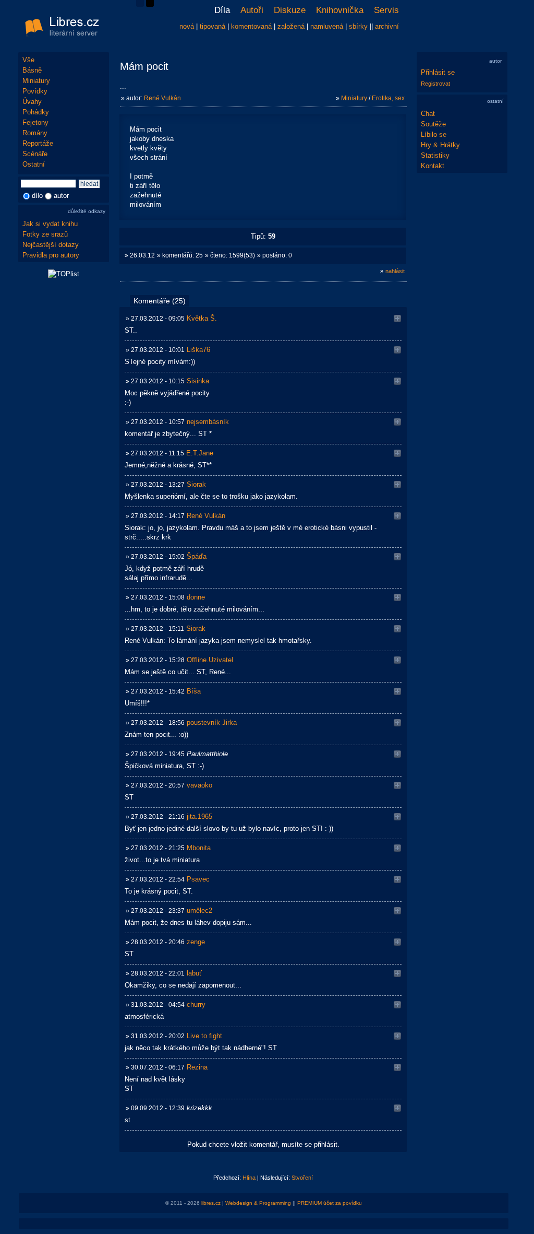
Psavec (198, 879)
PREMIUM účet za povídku (329, 1203)
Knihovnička (339, 10)
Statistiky (435, 155)
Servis (386, 10)
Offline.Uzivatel (210, 660)
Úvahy (32, 101)
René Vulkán (162, 98)
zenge (196, 942)
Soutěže (433, 124)
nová (186, 26)
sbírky (358, 26)
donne (196, 597)
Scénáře (34, 154)
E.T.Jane (199, 453)
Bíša (194, 691)
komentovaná (251, 26)
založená (291, 26)
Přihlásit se (438, 72)
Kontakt (432, 166)
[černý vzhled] (150, 4)
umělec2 (199, 910)
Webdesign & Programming (258, 1203)
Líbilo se (433, 134)
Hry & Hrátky (440, 145)
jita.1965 (199, 816)
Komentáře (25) (160, 301)
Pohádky (35, 112)
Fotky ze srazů (45, 234)
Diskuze (290, 10)
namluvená (326, 26)
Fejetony (35, 122)
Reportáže (37, 143)
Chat (428, 113)
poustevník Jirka (212, 722)
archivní (387, 26)
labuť (194, 973)
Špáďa (197, 556)
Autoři (251, 10)
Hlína (249, 1177)
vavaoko (199, 785)
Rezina (197, 1067)
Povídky (34, 91)
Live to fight (204, 1036)
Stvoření (302, 1177)
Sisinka (198, 381)
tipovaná (212, 26)
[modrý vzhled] (140, 4)
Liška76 (198, 350)
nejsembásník (208, 422)
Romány (34, 133)
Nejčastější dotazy (50, 245)
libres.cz (211, 1203)
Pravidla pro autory (50, 255)
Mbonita (199, 848)
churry (196, 1004)
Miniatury (36, 81)
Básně (32, 70)
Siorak (196, 484)
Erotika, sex (388, 98)
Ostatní (33, 164)
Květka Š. (202, 318)
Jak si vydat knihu (50, 224)
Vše (28, 60)
